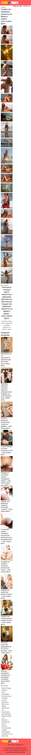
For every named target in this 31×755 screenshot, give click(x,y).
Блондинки (5, 694)
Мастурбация (6, 714)
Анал (3, 692)
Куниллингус (6, 712)
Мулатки (4, 720)
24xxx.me (26, 6)
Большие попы (6, 696)
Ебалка (3, 7)
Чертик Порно (6, 688)
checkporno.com (7, 734)
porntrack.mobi (17, 748)
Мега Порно (4, 285)
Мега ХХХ (5, 736)
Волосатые (5, 704)
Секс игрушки (6, 728)
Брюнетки (5, 702)
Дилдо (4, 706)
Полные (4, 726)
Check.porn (19, 744)
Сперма (4, 730)
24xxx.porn (11, 744)
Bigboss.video (17, 6)
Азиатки (4, 690)
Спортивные (6, 732)
